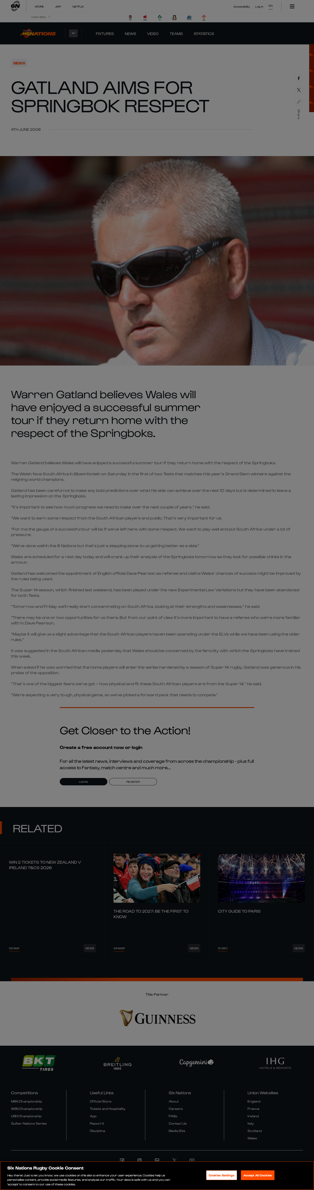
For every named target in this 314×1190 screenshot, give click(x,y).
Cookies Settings (221, 1175)
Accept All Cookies (257, 1175)
